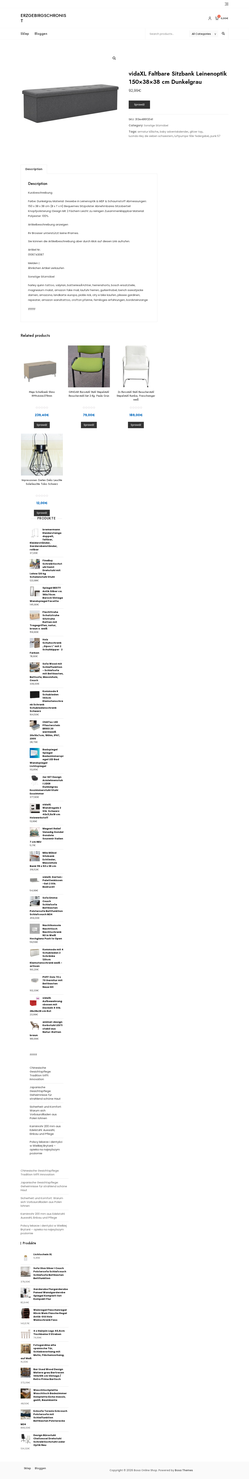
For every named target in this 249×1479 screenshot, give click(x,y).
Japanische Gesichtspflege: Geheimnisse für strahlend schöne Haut (45, 1093)
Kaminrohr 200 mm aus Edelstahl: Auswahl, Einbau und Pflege (45, 1130)
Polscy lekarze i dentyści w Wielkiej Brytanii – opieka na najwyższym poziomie (46, 1147)
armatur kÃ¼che (148, 131)
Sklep (25, 33)
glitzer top (196, 131)
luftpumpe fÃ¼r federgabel (191, 136)
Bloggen (41, 33)
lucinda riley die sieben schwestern (151, 136)
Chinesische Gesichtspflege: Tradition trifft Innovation (40, 1073)
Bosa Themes (184, 1470)
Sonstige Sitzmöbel (156, 125)
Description (33, 169)
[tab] (34, 169)
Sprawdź (139, 104)
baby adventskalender (174, 131)
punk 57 (215, 136)
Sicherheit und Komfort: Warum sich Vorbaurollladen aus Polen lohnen (46, 1112)
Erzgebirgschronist (43, 18)
